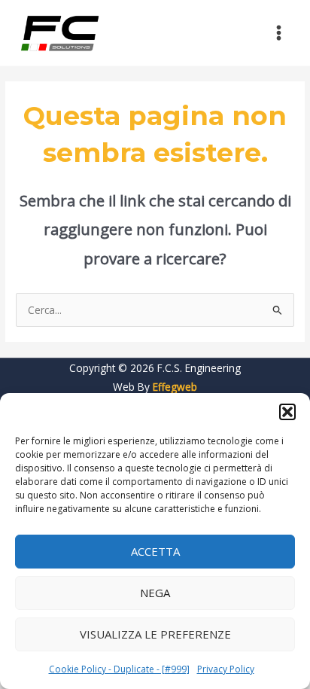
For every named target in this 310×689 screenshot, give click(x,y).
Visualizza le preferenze (155, 634)
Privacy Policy (225, 669)
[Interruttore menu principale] (279, 33)
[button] (287, 411)
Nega (155, 592)
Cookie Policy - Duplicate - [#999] (119, 669)
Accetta (155, 551)
